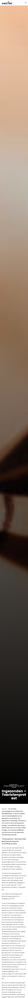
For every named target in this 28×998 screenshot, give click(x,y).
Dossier (6, 786)
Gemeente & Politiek (13, 786)
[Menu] (25, 2)
